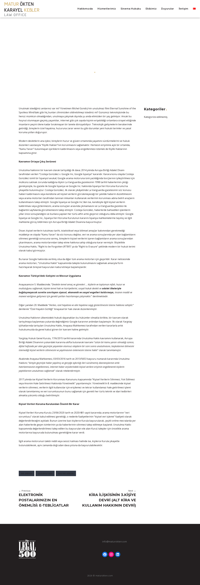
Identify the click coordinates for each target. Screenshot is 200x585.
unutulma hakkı (45, 473)
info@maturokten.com (114, 541)
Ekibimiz (151, 8)
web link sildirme (66, 473)
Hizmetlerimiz (107, 8)
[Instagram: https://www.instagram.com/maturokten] (111, 554)
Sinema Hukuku (131, 8)
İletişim (183, 8)
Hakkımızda (85, 8)
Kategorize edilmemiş (109, 72)
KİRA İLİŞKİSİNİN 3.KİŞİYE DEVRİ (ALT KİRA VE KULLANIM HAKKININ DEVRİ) (109, 500)
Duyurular (167, 8)
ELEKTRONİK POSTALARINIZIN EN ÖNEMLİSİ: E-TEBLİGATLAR (44, 500)
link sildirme (26, 473)
